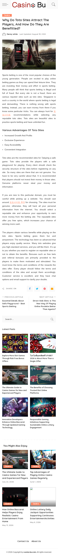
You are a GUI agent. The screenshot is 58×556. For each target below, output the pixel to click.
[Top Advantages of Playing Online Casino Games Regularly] (43, 459)
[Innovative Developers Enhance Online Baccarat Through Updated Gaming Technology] (15, 407)
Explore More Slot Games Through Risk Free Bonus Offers (13, 358)
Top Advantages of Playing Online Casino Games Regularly (41, 475)
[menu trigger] (6, 4)
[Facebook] (30, 289)
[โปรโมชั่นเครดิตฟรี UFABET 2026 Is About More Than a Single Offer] (43, 343)
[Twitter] (37, 289)
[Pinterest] (45, 289)
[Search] (53, 4)
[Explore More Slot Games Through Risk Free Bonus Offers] (15, 343)
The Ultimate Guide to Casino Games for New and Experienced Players (14, 390)
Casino (7, 15)
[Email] (52, 289)
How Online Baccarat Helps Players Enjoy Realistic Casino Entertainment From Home (13, 515)
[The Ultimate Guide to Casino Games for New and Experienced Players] (15, 375)
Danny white (12, 34)
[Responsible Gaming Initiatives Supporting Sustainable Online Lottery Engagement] (43, 407)
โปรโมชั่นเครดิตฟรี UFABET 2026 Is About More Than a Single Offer (42, 358)
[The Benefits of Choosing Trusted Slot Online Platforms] (43, 375)
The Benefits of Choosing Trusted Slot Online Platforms (41, 390)
